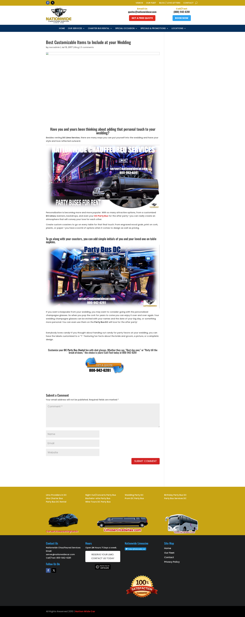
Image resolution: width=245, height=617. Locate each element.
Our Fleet (151, 3)
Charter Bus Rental (98, 28)
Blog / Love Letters (169, 3)
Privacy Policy (172, 561)
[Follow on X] (52, 3)
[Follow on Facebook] (48, 3)
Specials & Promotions (153, 28)
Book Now (181, 18)
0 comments (87, 47)
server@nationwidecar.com (60, 554)
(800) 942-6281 (182, 12)
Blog (76, 47)
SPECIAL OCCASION (125, 28)
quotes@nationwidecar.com (142, 12)
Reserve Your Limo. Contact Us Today (102, 556)
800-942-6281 (63, 557)
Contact (188, 3)
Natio (78, 611)
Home (62, 28)
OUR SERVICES (75, 28)
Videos (139, 3)
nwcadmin (54, 47)
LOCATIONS (177, 28)
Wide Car (89, 611)
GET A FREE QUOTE (142, 18)
